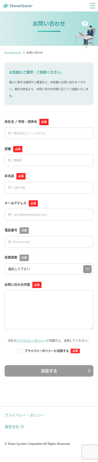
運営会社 (12, 427)
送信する (49, 371)
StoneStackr (13, 52)
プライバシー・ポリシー (24, 415)
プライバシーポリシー (31, 340)
